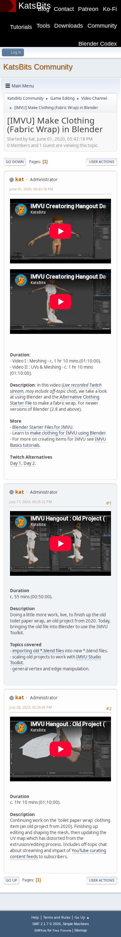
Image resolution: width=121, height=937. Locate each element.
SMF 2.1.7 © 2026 (46, 924)
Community (102, 26)
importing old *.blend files (38, 651)
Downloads (68, 26)
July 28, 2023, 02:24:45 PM (30, 707)
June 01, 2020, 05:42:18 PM (31, 189)
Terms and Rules (56, 917)
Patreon (88, 9)
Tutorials (21, 27)
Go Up (11, 880)
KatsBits (34, 6)
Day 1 (15, 463)
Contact (64, 9)
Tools (43, 26)
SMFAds (40, 930)
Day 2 (29, 463)
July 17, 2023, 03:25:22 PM (30, 501)
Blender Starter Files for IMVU (42, 427)
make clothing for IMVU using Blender (67, 433)
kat (19, 179)
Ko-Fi (110, 9)
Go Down (15, 161)
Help (35, 917)
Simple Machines (76, 924)
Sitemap (80, 930)
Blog (43, 9)
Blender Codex (97, 44)
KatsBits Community (38, 66)
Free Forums (62, 930)
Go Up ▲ (82, 917)
